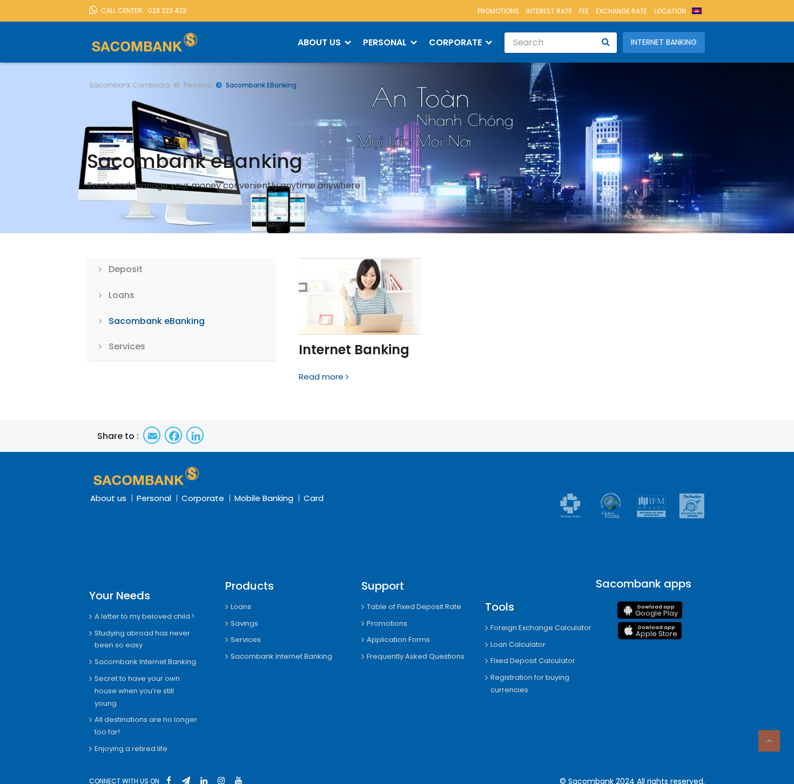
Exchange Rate (621, 11)
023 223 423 (143, 10)
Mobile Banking (263, 498)
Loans (121, 295)
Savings (244, 623)
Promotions (498, 11)
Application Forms (398, 639)
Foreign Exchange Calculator (540, 628)
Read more (321, 376)
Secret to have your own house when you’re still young (137, 690)
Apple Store (656, 631)
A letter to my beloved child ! (144, 616)
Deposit (126, 269)
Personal (154, 498)
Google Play (656, 611)
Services (127, 346)
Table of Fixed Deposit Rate (414, 606)
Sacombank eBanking (157, 321)
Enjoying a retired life (131, 749)
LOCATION (670, 11)
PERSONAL (385, 42)
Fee (584, 11)
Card (314, 498)
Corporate (202, 498)
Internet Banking (664, 42)
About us (108, 498)
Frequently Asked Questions (416, 656)
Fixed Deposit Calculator (532, 660)
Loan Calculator (518, 644)
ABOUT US (319, 42)
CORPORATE (455, 42)
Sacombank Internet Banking (145, 662)
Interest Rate (549, 11)
